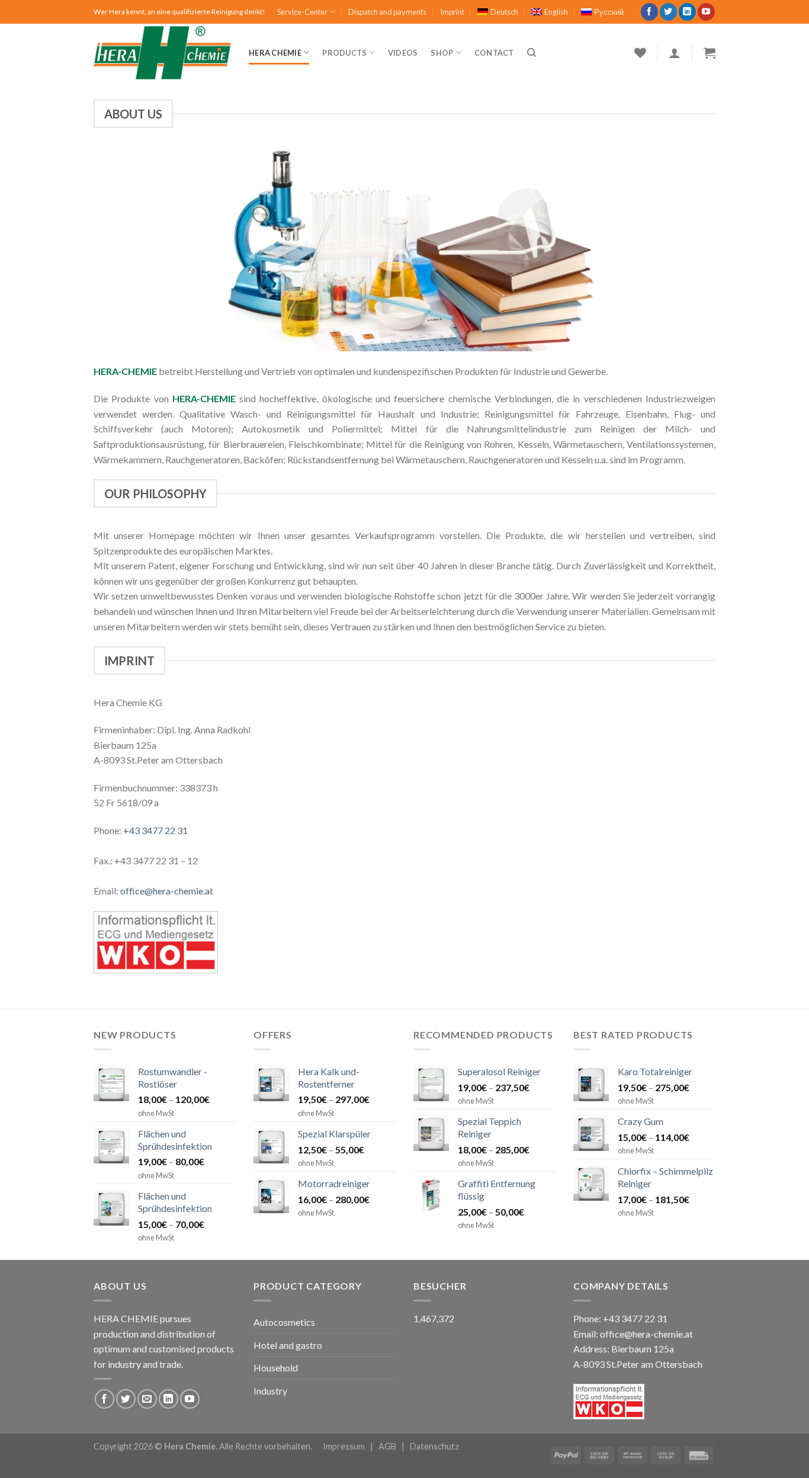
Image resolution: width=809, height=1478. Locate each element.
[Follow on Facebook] (649, 12)
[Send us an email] (147, 1399)
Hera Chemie (275, 52)
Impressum (344, 1446)
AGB (387, 1446)
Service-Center (302, 12)
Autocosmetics (284, 1322)
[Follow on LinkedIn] (687, 12)
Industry (270, 1390)
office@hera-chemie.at (166, 890)
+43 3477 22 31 (155, 830)
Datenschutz (434, 1446)
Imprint (452, 12)
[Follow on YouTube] (706, 12)
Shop (442, 52)
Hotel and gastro (287, 1345)
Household (275, 1367)
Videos (403, 52)
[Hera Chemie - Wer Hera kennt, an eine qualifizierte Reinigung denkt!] (162, 52)
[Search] (531, 52)
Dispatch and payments (387, 12)
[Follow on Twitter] (668, 12)
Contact (494, 52)
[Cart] (709, 53)
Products (344, 52)
